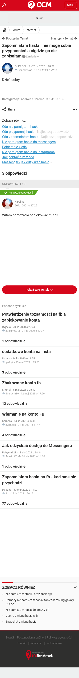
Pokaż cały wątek (37, 289)
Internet (31, 30)
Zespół (10, 637)
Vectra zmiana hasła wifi (22, 615)
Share (11, 109)
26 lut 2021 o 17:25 (26, 205)
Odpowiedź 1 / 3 (13, 184)
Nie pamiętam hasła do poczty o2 (27, 609)
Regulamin (35, 643)
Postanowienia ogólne (30, 637)
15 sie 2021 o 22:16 (45, 70)
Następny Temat (62, 38)
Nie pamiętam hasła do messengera (29, 142)
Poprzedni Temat (17, 38)
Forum (16, 30)
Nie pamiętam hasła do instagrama (28, 152)
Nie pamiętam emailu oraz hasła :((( (29, 594)
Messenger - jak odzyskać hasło (25, 162)
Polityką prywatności (59, 637)
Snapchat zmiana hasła (21, 621)
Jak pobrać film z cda (18, 157)
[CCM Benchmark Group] (39, 655)
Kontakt (21, 643)
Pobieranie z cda (14, 147)
